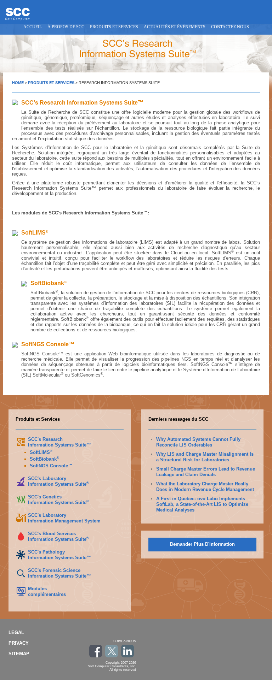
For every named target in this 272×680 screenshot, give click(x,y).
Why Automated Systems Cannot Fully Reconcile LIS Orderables (198, 442)
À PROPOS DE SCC (65, 26)
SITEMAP (18, 653)
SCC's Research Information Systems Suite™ (59, 442)
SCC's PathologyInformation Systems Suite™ (59, 554)
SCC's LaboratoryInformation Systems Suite (58, 481)
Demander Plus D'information (202, 544)
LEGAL (16, 632)
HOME (18, 83)
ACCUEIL (32, 26)
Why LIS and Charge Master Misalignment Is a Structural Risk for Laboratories (205, 456)
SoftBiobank (44, 459)
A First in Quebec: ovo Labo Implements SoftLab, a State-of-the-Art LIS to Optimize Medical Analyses (202, 504)
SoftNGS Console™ (51, 465)
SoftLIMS (41, 452)
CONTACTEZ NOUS (230, 26)
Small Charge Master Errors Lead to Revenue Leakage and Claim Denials (205, 471)
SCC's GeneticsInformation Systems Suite (58, 499)
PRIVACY (18, 643)
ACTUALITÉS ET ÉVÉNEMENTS (174, 26)
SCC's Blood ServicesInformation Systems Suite (58, 536)
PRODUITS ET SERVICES (114, 26)
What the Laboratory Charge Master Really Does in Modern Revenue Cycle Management (205, 486)
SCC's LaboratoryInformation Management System (64, 518)
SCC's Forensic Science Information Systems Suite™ (59, 573)
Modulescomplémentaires (47, 591)
